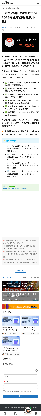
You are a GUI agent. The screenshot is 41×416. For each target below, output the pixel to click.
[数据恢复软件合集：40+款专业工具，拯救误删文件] (11, 321)
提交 (20, 396)
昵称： (7, 376)
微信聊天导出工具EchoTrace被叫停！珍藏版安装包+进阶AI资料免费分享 (30, 328)
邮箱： (7, 382)
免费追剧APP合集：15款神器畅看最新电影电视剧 (10, 349)
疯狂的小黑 (5, 27)
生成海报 (8, 277)
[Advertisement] (20, 213)
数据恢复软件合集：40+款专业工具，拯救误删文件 (10, 328)
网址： (6, 387)
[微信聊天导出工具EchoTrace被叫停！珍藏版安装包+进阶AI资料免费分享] (30, 321)
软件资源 (32, 27)
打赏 (36, 277)
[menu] (37, 3)
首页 (3, 8)
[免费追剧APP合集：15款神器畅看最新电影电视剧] (11, 341)
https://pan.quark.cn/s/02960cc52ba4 (17, 188)
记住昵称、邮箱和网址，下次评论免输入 (18, 391)
